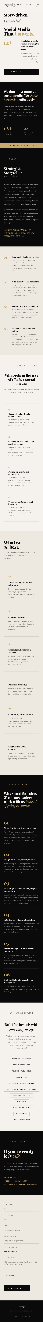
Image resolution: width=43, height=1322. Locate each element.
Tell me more (10, 1258)
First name (9, 1204)
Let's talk (12, 72)
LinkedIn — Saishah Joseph (16, 1181)
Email (6, 1226)
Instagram (26, 1316)
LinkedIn (16, 1316)
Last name (8, 1215)
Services (29, 4)
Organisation (10, 1236)
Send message (15, 1288)
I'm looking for (11, 1247)
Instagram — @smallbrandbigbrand (20, 1185)
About (20, 4)
